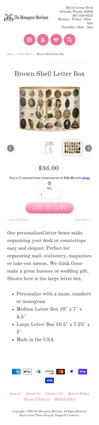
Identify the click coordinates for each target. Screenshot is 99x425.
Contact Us (54, 394)
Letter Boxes (25, 54)
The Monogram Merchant (48, 411)
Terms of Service (36, 399)
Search (15, 394)
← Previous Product (17, 220)
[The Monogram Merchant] (27, 17)
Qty (49, 188)
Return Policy (78, 394)
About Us (33, 394)
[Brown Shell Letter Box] (72, 148)
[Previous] (10, 148)
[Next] (88, 148)
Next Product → (83, 220)
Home (10, 54)
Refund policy (65, 399)
